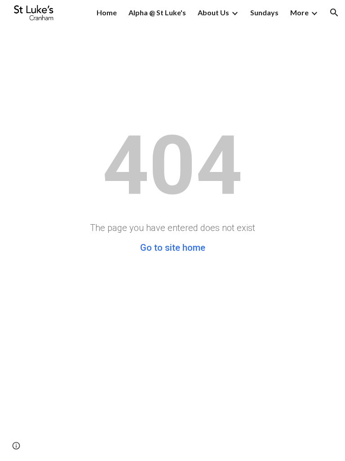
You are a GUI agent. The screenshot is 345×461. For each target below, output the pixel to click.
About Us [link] (213, 12)
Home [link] (107, 12)
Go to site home (172, 247)
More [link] (299, 12)
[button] (334, 12)
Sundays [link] (264, 12)
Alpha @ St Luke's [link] (157, 12)
